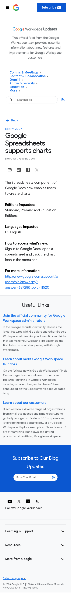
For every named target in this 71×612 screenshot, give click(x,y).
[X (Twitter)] (18, 501)
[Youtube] (9, 501)
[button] (35, 531)
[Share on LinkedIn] (18, 169)
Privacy (26, 587)
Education (18, 87)
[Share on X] (36, 169)
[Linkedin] (28, 501)
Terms (35, 587)
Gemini (16, 80)
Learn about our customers (24, 403)
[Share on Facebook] (27, 169)
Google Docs (27, 158)
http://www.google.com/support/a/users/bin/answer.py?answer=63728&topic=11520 (31, 282)
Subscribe (51, 7)
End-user (11, 158)
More (14, 90)
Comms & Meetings (25, 72)
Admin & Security (23, 83)
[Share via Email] (9, 169)
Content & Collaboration (28, 76)
